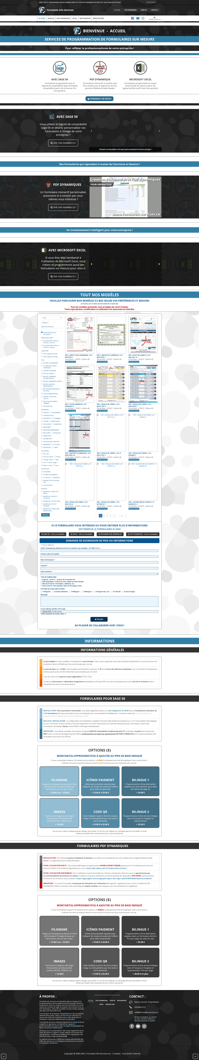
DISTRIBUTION (47, 439)
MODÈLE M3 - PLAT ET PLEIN (51, 501)
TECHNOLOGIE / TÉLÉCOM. (51, 442)
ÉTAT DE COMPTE (48, 373)
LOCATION (57, 444)
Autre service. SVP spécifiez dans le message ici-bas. (62, 586)
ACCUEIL (117, 10)
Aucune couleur (48, 457)
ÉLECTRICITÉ (47, 418)
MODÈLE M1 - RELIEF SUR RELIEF (50, 492)
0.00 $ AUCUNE (47, 485)
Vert (44, 462)
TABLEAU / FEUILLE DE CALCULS (49, 397)
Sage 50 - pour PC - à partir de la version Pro (58, 579)
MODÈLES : (44, 489)
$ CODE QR (46, 477)
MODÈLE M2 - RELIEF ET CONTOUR (50, 497)
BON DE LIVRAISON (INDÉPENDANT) (49, 385)
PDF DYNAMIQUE (131, 10)
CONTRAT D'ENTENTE (49, 371)
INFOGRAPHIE (85, 18)
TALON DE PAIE (47, 406)
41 (122, 516)
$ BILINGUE (56, 477)
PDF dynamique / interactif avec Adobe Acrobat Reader (63, 582)
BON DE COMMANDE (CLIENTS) (52, 381)
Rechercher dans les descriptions (49, 333)
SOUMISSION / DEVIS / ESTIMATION (50, 367)
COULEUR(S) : (45, 451)
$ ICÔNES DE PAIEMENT (50, 475)
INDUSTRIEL (46, 433)
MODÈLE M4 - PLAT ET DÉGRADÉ (49, 505)
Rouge (58, 457)
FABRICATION (47, 436)
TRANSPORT (47, 447)
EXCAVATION (47, 424)
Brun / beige (53, 462)
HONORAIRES (56, 412)
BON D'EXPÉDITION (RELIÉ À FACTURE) (51, 390)
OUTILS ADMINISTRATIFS (50, 394)
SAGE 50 (144, 10)
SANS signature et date (50, 357)
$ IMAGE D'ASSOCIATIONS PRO (51, 481)
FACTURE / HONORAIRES (50, 363)
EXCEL (74, 18)
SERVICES (46, 412)
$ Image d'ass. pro (102, 592)
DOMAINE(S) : (45, 410)
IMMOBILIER (46, 444)
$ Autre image (129, 592)
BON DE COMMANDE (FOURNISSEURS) (49, 377)
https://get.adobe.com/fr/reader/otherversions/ (106, 868)
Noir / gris (46, 454)
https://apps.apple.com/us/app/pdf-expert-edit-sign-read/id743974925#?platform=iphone (114, 878)
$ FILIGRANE (47, 472)
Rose (56, 465)
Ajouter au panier (70, 362)
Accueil (42, 18)
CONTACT (154, 10)
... (117, 516)
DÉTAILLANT (57, 433)
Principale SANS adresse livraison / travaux (51, 346)
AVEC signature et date (50, 354)
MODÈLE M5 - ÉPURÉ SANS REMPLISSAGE (51, 510)
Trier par (44, 322)
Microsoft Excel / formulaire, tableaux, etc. (58, 584)
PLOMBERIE (57, 418)
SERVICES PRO (98, 18)
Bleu (57, 460)
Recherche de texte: (47, 327)
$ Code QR (117, 592)
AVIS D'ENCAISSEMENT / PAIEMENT (50, 402)
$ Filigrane (46, 592)
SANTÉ (56, 447)
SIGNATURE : (45, 351)
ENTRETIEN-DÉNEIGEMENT (51, 430)
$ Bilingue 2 (88, 592)
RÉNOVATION (56, 421)
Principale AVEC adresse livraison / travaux (51, 342)
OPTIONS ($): (45, 469)
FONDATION (58, 424)
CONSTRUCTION (48, 415)
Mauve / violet (47, 465)
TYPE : (43, 360)
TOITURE (46, 421)
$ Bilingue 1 (75, 592)
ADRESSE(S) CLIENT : (47, 338)
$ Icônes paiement (61, 592)
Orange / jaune (48, 460)
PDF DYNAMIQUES (102, 1000)
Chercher (45, 515)
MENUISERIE (47, 427)
